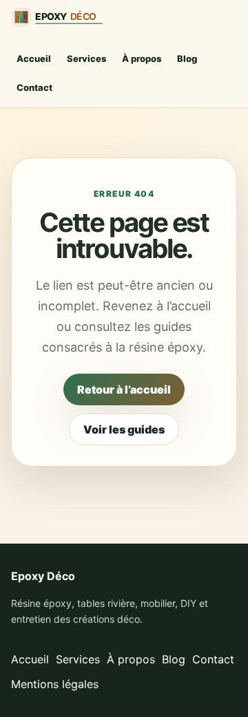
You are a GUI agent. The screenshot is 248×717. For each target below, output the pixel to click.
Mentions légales (55, 684)
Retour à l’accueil (124, 389)
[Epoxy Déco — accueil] (62, 17)
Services (86, 58)
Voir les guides (124, 429)
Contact (34, 87)
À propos (141, 58)
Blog (187, 58)
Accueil (34, 58)
